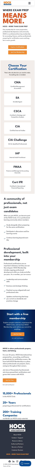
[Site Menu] (29, 3)
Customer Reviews (17, 450)
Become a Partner (17, 447)
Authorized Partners (17, 444)
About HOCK (17, 435)
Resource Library (17, 441)
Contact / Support (17, 438)
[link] (17, 85)
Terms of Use (6, 466)
